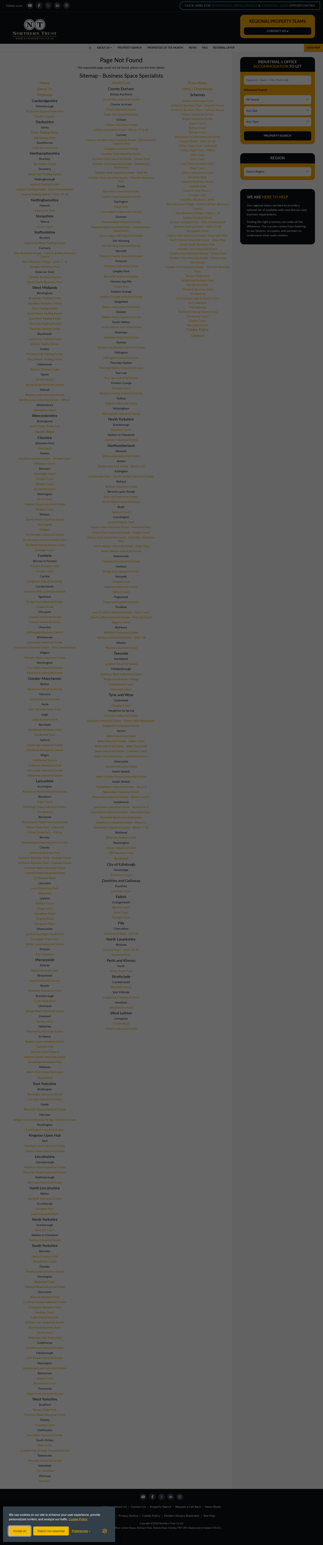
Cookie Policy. (78, 1519)
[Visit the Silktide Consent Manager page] (104, 1530)
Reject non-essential (51, 1531)
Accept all (19, 1531)
